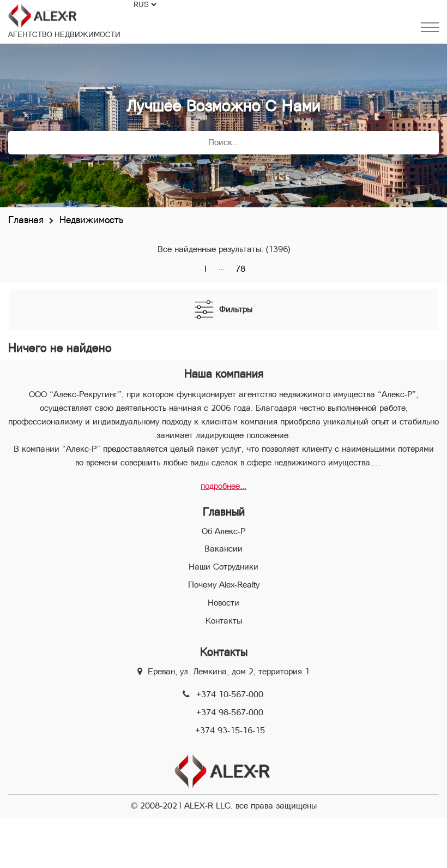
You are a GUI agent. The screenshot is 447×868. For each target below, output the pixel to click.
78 (240, 269)
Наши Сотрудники (223, 566)
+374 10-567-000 (229, 694)
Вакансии (223, 548)
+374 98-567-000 (229, 712)
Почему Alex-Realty (223, 584)
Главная (26, 219)
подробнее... (223, 486)
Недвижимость (91, 219)
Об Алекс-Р (223, 531)
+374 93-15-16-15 (230, 730)
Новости (223, 602)
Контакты (224, 620)
